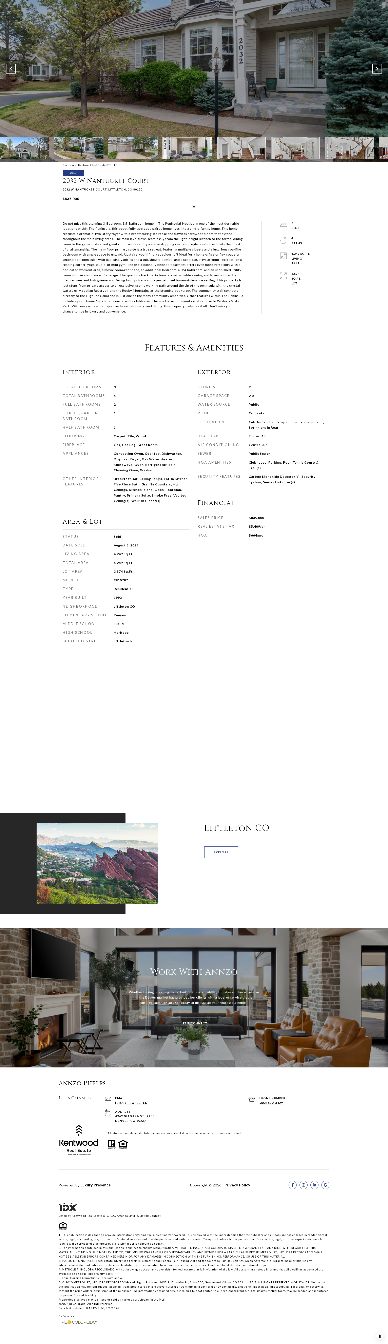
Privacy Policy (237, 1185)
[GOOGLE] (325, 1185)
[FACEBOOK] (293, 1185)
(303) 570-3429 (271, 1102)
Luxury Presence (95, 1185)
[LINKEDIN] (314, 1185)
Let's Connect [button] (194, 1023)
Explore (221, 852)
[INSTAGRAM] (303, 1185)
